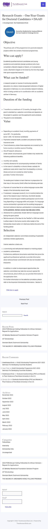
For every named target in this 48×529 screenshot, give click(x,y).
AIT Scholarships (8, 339)
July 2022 (5, 408)
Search (4, 312)
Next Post (24, 303)
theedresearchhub (8, 362)
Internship (5, 446)
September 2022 (7, 402)
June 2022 (5, 412)
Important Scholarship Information (22, 282)
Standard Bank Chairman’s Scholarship (15, 342)
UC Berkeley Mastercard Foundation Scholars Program (20, 335)
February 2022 (7, 425)
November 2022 (7, 395)
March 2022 (6, 422)
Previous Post (24, 299)
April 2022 (5, 419)
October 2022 (6, 398)
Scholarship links (8, 449)
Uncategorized (8, 23)
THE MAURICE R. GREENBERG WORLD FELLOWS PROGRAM (21, 346)
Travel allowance (9, 145)
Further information (17, 175)
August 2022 (6, 405)
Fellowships (6, 442)
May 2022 (5, 415)
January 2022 (7, 429)
